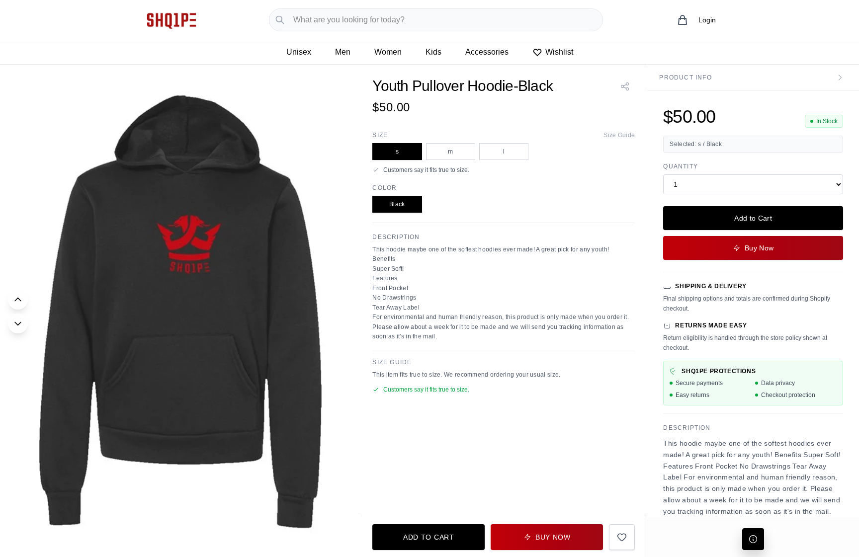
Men (342, 52)
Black (397, 204)
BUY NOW (553, 537)
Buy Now (759, 248)
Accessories (487, 52)
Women (388, 52)
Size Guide (619, 135)
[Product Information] (753, 539)
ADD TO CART (428, 537)
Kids (433, 52)
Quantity (680, 166)
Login (707, 20)
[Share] (625, 86)
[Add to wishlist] (622, 537)
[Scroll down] (18, 323)
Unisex (298, 52)
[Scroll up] (18, 300)
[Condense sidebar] (840, 77)
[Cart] (682, 20)
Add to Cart (753, 218)
